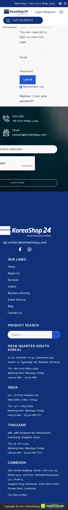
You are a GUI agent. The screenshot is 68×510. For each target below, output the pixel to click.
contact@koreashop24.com (27, 242)
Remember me (33, 87)
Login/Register (45, 12)
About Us (14, 273)
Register (25, 96)
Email (23, 57)
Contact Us (15, 313)
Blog (10, 306)
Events (12, 286)
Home (11, 267)
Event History (17, 300)
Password (26, 71)
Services (13, 280)
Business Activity (19, 293)
